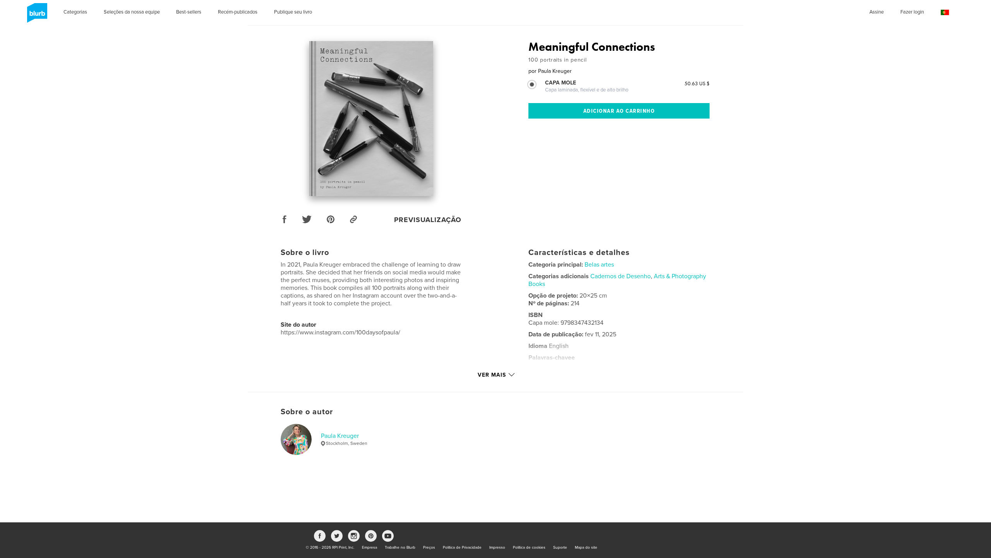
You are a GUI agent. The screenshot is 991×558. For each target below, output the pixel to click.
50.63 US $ (697, 83)
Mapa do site (586, 547)
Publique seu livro (293, 12)
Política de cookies (529, 547)
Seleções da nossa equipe (132, 12)
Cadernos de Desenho (620, 276)
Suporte (560, 547)
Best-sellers (188, 12)
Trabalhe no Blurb (400, 547)
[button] (945, 12)
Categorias (75, 12)
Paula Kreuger (340, 436)
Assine (876, 12)
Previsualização (427, 219)
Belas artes (599, 265)
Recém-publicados (237, 12)
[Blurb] (36, 16)
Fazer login (912, 12)
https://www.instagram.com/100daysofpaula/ (340, 332)
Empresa (369, 547)
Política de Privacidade (462, 547)
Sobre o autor (307, 412)
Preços (429, 547)
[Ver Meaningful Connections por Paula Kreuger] (371, 118)
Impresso (497, 547)
